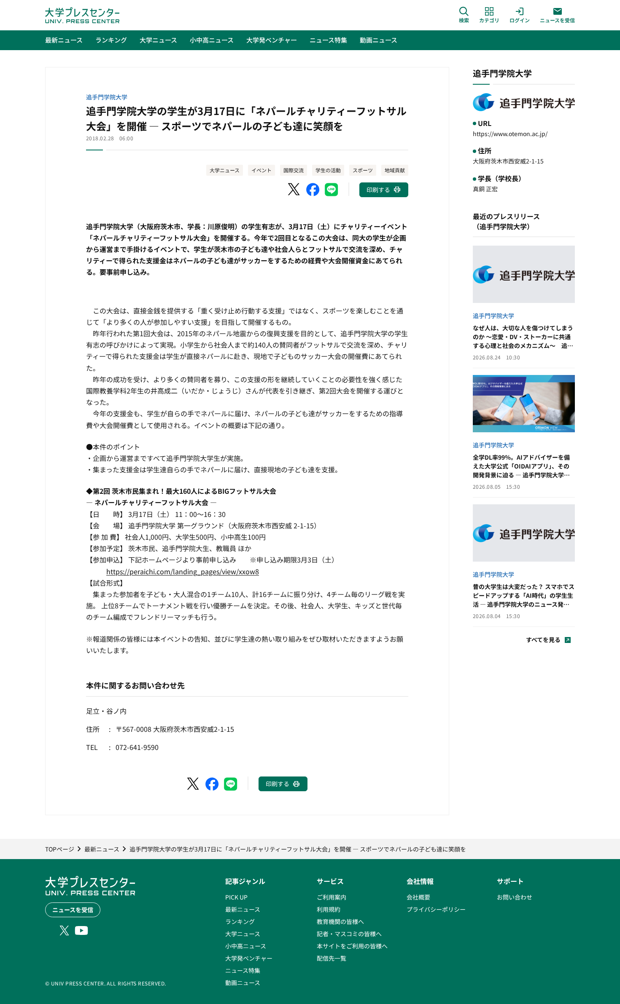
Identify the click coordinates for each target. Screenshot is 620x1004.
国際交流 (293, 170)
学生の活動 (328, 170)
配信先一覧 (331, 958)
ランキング (240, 921)
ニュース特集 (242, 970)
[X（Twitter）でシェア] (294, 189)
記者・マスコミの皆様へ (349, 933)
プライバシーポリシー (436, 909)
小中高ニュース (245, 946)
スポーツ (363, 170)
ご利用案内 (331, 897)
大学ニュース (225, 170)
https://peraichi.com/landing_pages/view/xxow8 (182, 571)
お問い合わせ (514, 897)
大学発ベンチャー (248, 958)
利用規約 (328, 909)
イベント (261, 170)
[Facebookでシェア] (313, 189)
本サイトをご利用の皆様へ (352, 946)
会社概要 (418, 897)
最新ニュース (242, 909)
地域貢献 (395, 170)
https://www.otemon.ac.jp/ (510, 133)
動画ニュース (242, 982)
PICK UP (236, 897)
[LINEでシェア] (331, 189)
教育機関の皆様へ (340, 921)
